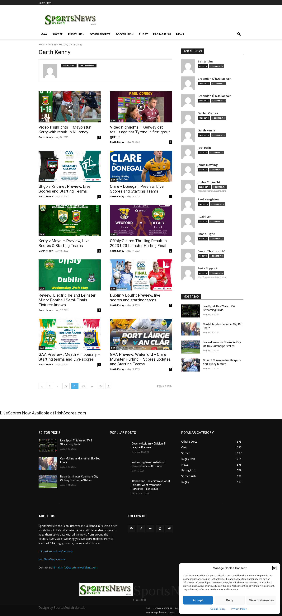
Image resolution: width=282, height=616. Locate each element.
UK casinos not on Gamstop (56, 551)
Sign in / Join (45, 2)
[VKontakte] (169, 528)
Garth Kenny (46, 137)
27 (66, 386)
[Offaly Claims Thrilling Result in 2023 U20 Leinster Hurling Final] (141, 220)
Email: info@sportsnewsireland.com (75, 567)
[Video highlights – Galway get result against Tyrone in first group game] (141, 106)
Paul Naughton (208, 199)
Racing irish (162, 34)
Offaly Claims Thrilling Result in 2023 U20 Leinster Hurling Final (138, 243)
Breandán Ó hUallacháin (214, 78)
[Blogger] (131, 528)
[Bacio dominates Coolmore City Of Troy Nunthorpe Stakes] (190, 347)
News (180, 34)
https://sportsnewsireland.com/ (212, 191)
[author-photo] (52, 71)
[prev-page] (42, 386)
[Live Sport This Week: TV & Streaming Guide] (190, 310)
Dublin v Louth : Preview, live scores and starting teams (135, 297)
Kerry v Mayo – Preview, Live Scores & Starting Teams (64, 243)
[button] (274, 568)
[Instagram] (160, 528)
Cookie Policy (217, 608)
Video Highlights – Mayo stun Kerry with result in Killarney (65, 129)
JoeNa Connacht (209, 182)
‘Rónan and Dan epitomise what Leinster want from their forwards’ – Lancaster (151, 485)
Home (42, 44)
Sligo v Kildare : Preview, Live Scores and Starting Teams (64, 189)
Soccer (57, 34)
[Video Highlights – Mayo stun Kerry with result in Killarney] (70, 106)
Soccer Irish (125, 34)
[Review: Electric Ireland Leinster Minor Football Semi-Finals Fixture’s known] (70, 274)
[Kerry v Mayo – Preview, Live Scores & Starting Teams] (70, 220)
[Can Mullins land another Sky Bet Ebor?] (190, 328)
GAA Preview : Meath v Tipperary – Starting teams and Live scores (69, 357)
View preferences (261, 600)
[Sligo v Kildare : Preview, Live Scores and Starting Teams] (70, 166)
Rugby (143, 34)
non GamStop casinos (52, 559)
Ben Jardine (206, 61)
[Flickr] (150, 528)
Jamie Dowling (208, 165)
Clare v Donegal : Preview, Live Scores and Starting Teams (137, 189)
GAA (44, 34)
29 (83, 386)
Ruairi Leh (204, 216)
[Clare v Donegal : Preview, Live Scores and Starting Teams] (141, 166)
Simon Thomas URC (211, 251)
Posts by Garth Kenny (70, 44)
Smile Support (207, 268)
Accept (198, 600)
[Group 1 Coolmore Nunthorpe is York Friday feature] (190, 365)
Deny (229, 600)
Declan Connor (208, 113)
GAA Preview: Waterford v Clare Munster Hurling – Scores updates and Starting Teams (140, 359)
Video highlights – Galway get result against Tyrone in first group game (140, 132)
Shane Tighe (206, 234)
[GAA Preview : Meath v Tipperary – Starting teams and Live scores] (70, 334)
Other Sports (100, 34)
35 (100, 386)
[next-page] (109, 386)
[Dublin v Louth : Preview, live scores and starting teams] (141, 274)
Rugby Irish (76, 34)
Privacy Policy (239, 608)
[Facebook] (141, 528)
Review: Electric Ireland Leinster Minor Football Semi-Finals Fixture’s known (67, 300)
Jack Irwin (204, 147)
